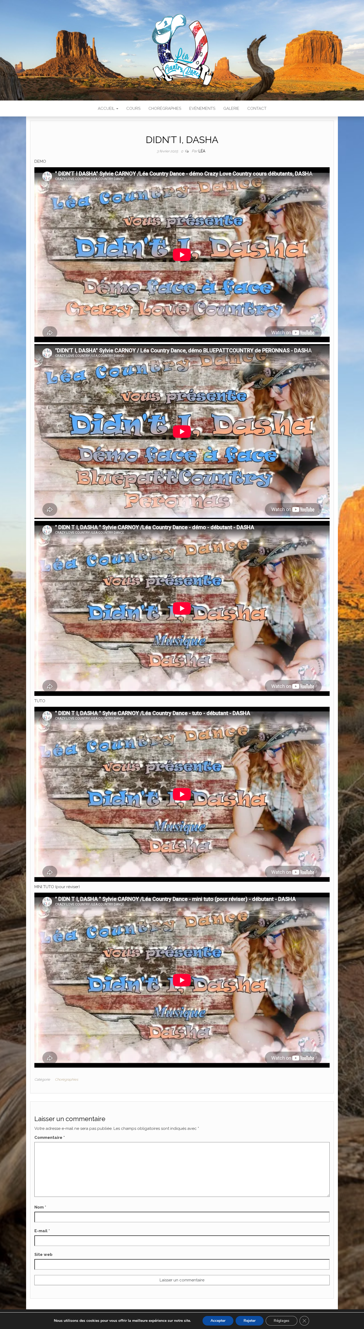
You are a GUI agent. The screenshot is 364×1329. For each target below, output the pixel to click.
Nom (40, 1207)
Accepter (218, 1320)
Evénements (202, 108)
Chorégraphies (164, 108)
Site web (43, 1254)
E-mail (42, 1230)
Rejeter (250, 1320)
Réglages (281, 1320)
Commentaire (49, 1137)
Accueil (107, 108)
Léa (202, 151)
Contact (256, 108)
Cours (133, 108)
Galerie (231, 108)
